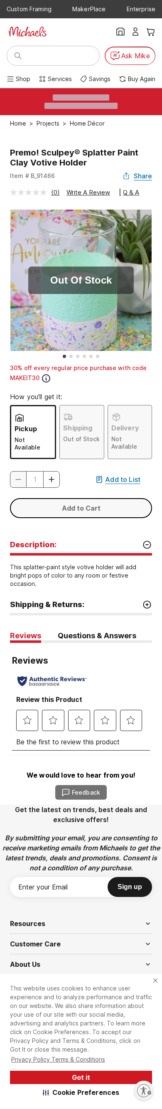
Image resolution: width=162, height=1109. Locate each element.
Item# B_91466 (32, 175)
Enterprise (141, 8)
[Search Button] (18, 56)
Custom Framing (29, 8)
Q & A (131, 192)
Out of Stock (81, 438)
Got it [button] (81, 1077)
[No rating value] (30, 192)
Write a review (88, 192)
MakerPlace (89, 8)
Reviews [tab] (25, 635)
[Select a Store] (120, 32)
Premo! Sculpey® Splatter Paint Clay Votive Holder (74, 158)
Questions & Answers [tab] (97, 635)
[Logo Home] (27, 31)
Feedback (86, 792)
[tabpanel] (81, 699)
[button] (81, 1092)
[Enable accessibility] (144, 1091)
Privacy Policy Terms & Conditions (58, 1059)
